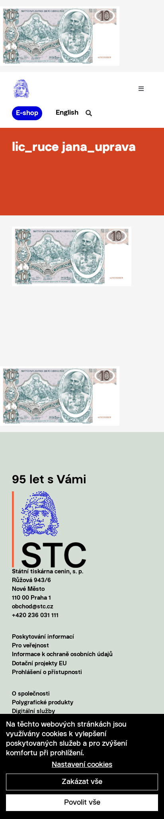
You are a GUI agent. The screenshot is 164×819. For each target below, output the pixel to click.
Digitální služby (33, 711)
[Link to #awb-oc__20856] (89, 113)
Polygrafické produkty (42, 703)
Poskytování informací (43, 637)
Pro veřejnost (30, 646)
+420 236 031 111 (35, 615)
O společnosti (31, 694)
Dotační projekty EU (39, 664)
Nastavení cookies (82, 765)
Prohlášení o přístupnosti (47, 672)
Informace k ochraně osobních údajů (62, 654)
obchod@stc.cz (32, 607)
